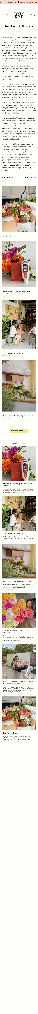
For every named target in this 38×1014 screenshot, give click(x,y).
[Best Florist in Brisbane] (19, 713)
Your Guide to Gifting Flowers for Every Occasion (16, 631)
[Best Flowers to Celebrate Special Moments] (19, 386)
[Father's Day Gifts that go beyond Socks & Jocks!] (19, 264)
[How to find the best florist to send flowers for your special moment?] (19, 661)
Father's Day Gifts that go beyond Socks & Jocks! (17, 292)
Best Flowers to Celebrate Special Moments (18, 416)
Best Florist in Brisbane (11, 733)
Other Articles (19, 443)
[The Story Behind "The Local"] (19, 324)
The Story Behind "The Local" (13, 353)
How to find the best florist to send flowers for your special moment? (18, 683)
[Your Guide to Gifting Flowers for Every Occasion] (19, 610)
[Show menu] (3, 15)
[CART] (35, 15)
